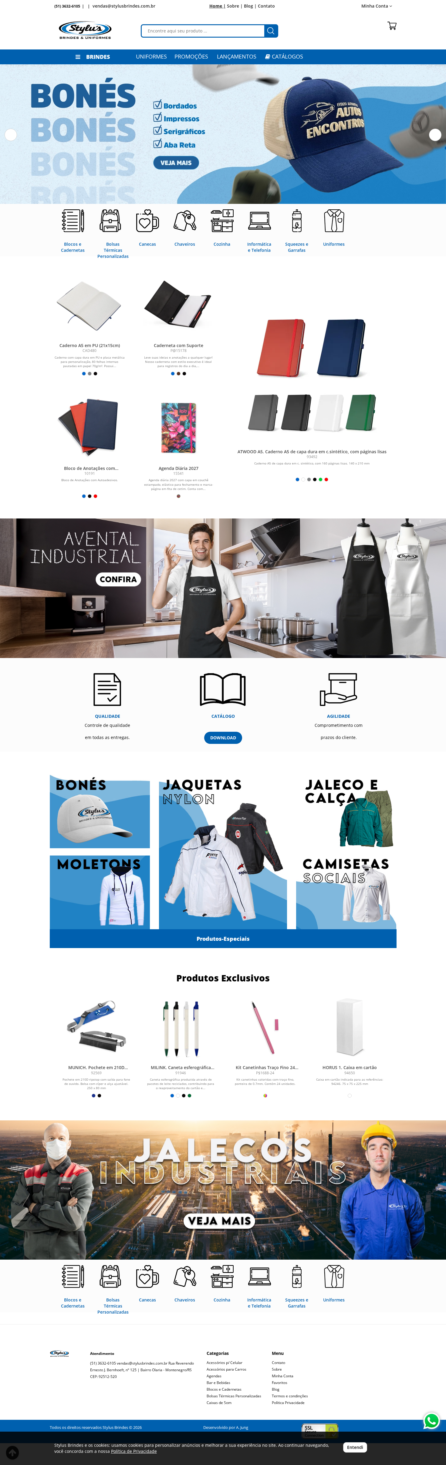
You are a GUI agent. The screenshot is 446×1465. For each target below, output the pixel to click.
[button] (11, 135)
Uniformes (151, 56)
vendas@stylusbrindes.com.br (124, 6)
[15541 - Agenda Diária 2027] (179, 427)
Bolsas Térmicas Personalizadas (234, 1396)
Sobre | (235, 6)
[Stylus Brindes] (85, 30)
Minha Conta (282, 1376)
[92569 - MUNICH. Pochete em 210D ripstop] (96, 1027)
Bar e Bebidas (218, 1382)
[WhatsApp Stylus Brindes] (431, 1421)
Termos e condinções (290, 1396)
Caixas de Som (219, 1402)
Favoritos (279, 1382)
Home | (217, 6)
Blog (275, 1389)
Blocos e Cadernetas (224, 1389)
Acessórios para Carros (226, 1369)
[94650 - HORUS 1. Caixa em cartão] (349, 1027)
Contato (266, 6)
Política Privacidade (288, 1402)
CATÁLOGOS (286, 56)
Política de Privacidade (134, 1451)
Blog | (250, 6)
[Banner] (223, 1190)
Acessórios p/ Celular (224, 1362)
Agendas (214, 1376)
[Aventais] (223, 588)
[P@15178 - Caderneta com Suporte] (179, 304)
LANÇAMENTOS (236, 56)
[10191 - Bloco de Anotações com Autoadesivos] (90, 427)
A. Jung (242, 1427)
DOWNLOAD (223, 738)
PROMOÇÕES (191, 56)
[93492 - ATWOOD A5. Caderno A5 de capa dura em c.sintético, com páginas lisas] (312, 370)
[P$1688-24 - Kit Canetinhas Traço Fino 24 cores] (265, 1027)
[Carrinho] (392, 25)
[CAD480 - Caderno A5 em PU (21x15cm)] (90, 304)
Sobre (277, 1369)
